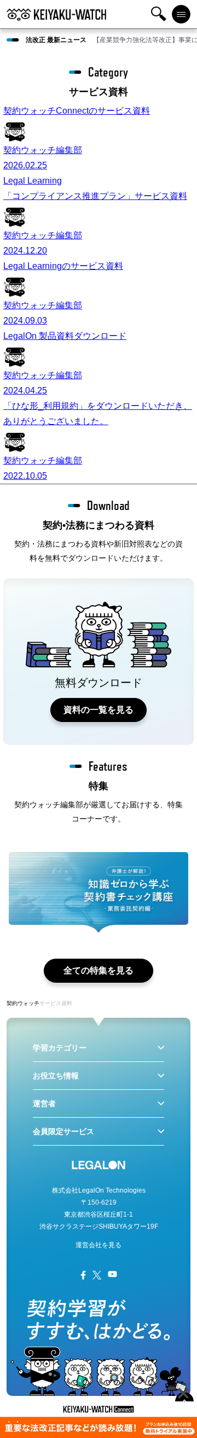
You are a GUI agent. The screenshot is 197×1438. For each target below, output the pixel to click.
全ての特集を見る (98, 970)
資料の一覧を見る (98, 709)
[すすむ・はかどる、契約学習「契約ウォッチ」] (56, 14)
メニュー (181, 14)
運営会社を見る (98, 1245)
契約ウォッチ (23, 1003)
